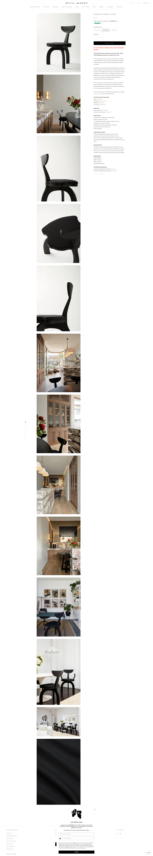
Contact (120, 6)
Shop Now (100, 99)
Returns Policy (9, 838)
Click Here (113, 169)
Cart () (146, 3)
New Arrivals (35, 6)
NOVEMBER (105, 30)
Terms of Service (10, 846)
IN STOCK (46, 6)
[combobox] (61, 838)
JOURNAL (110, 6)
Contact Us (9, 833)
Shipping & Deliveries (11, 836)
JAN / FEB (113, 30)
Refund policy (9, 849)
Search (138, 3)
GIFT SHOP (85, 6)
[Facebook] (116, 834)
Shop (77, 6)
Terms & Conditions (11, 841)
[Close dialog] (95, 809)
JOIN (76, 852)
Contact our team (98, 93)
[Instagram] (120, 834)
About (101, 6)
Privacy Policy (9, 843)
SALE (94, 6)
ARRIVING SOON (67, 6)
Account (131, 3)
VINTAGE (55, 6)
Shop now (105, 110)
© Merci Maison (11, 854)
